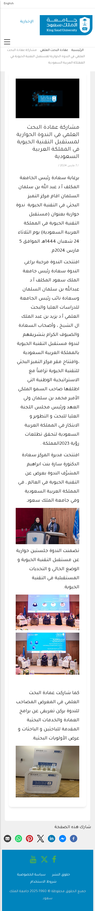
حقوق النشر (61, 875)
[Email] (7, 838)
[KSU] (66, 22)
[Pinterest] (29, 838)
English (9, 3)
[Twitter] (40, 838)
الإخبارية (26, 22)
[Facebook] (73, 838)
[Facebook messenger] (62, 838)
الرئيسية (77, 50)
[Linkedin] (51, 838)
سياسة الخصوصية (31, 875)
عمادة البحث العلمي (54, 50)
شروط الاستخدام (43, 882)
